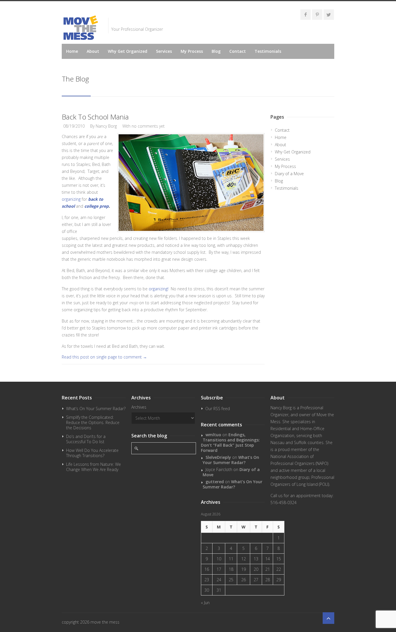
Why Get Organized (127, 51)
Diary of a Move (289, 173)
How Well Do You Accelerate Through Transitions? (92, 453)
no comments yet (148, 126)
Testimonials (268, 51)
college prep (96, 206)
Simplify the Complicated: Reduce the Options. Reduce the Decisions (92, 422)
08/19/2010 (74, 126)
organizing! (159, 288)
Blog (216, 51)
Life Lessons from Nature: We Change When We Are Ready (93, 466)
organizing (71, 199)
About (93, 51)
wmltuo (213, 434)
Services (164, 51)
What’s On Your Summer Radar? (96, 408)
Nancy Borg (106, 126)
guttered (215, 481)
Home (72, 51)
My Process (192, 51)
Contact (237, 51)
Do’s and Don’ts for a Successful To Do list (86, 439)
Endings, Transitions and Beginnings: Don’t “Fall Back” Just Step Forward (230, 442)
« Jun (205, 602)
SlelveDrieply (218, 457)
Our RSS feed (217, 408)
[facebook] (305, 14)
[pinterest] (317, 14)
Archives (138, 407)
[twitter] (329, 14)
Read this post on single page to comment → (104, 357)
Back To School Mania (95, 117)
